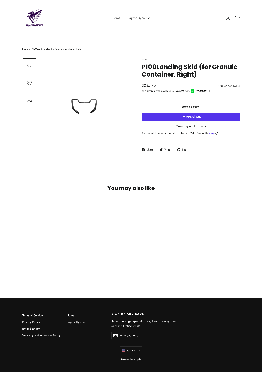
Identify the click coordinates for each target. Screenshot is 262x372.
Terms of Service (32, 315)
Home (116, 18)
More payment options (191, 126)
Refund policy (31, 329)
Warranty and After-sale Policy (41, 335)
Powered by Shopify (131, 359)
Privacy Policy (31, 322)
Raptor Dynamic (139, 18)
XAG (144, 59)
